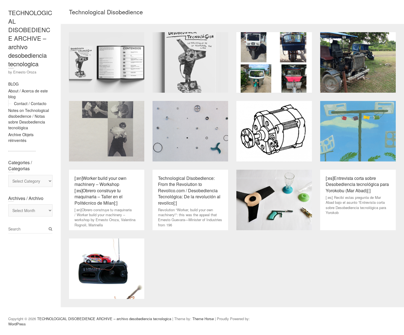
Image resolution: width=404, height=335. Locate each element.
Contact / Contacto (30, 103)
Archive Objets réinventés (21, 137)
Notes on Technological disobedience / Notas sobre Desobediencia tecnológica (28, 119)
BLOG (13, 84)
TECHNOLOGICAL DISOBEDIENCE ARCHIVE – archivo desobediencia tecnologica (30, 38)
